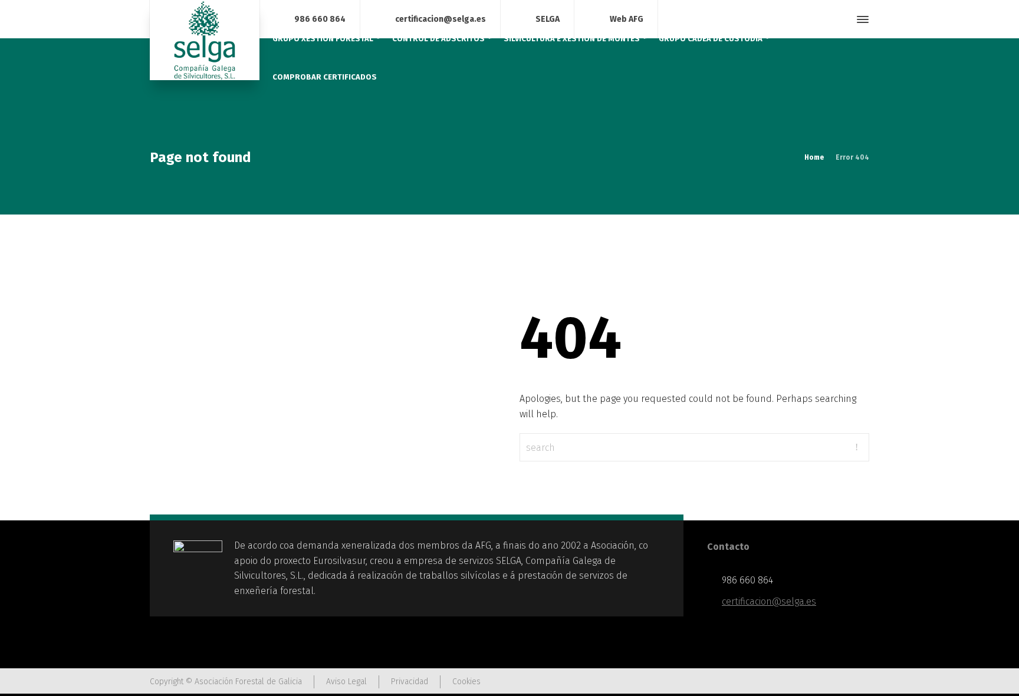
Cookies (466, 682)
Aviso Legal (346, 682)
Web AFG (626, 19)
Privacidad (409, 682)
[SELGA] (204, 40)
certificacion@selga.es (440, 19)
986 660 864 (320, 19)
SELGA (547, 19)
